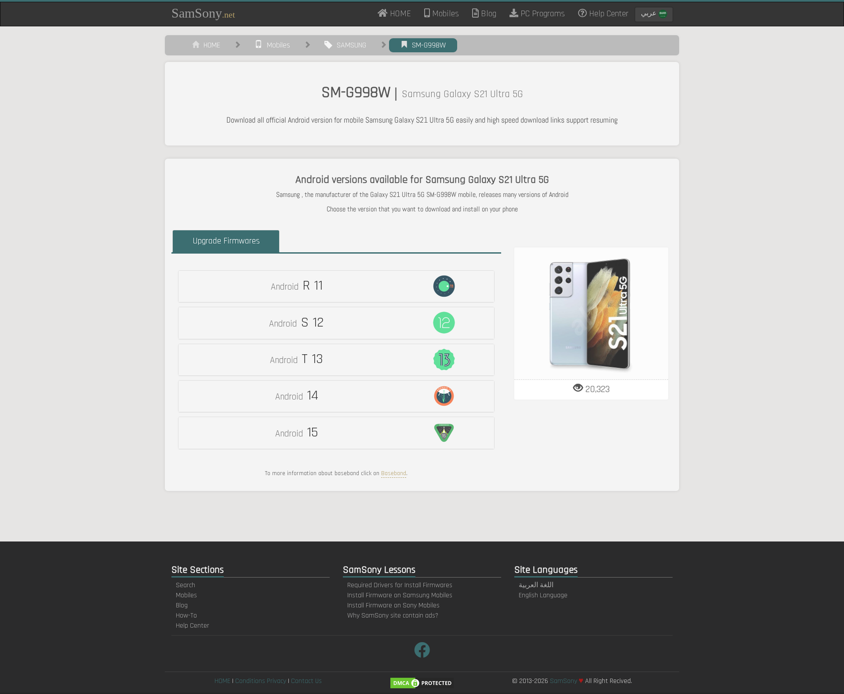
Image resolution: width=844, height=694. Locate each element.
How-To (186, 615)
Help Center (608, 13)
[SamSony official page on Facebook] (422, 651)
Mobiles (444, 13)
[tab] (336, 286)
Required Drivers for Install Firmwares (399, 585)
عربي (649, 13)
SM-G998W (426, 45)
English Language (543, 595)
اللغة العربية (536, 585)
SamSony (203, 13)
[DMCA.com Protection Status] (422, 682)
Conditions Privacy (260, 681)
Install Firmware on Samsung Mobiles (399, 595)
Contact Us (306, 681)
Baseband (393, 473)
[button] (336, 286)
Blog (487, 13)
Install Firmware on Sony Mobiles (393, 605)
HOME (403, 13)
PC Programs (541, 13)
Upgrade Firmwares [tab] (226, 241)
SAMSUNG (349, 45)
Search (185, 585)
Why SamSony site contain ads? (392, 615)
